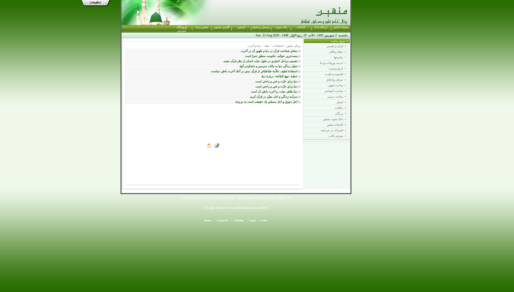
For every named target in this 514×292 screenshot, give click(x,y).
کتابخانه (301, 27)
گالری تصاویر (221, 27)
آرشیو (241, 27)
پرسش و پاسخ (261, 27)
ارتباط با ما (321, 27)
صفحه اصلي (340, 27)
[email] (209, 145)
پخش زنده (201, 27)
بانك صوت (281, 27)
